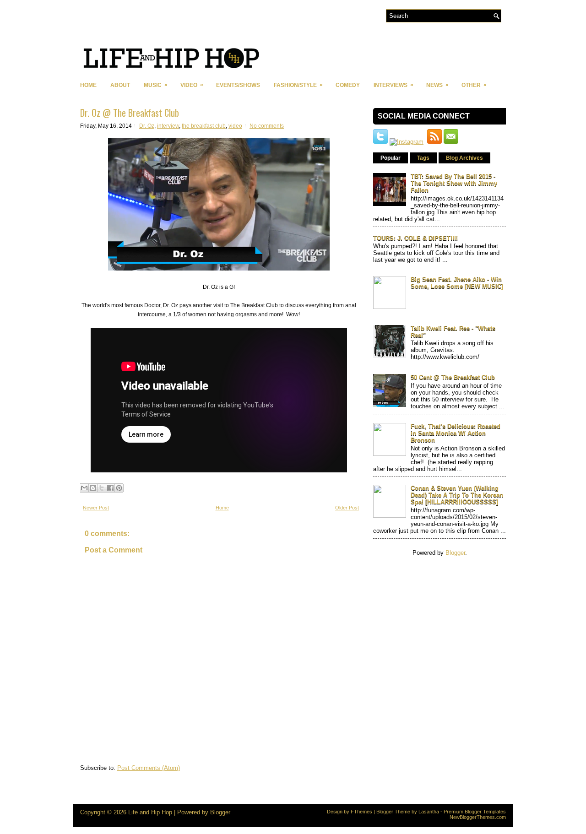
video (235, 126)
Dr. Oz (146, 126)
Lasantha (428, 811)
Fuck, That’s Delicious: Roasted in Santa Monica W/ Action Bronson (455, 433)
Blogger (455, 552)
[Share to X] (101, 488)
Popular (390, 158)
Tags (423, 158)
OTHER (474, 84)
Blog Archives (464, 158)
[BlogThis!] (93, 488)
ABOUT (120, 85)
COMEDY (348, 85)
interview (168, 126)
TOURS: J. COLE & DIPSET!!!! (415, 238)
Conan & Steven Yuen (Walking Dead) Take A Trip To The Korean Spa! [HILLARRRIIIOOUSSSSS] (457, 495)
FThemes (361, 811)
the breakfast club (204, 126)
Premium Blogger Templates (475, 811)
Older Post (347, 507)
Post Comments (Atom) (148, 767)
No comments (267, 126)
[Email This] (84, 488)
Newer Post (96, 507)
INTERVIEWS (393, 84)
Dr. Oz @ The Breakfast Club (129, 112)
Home (88, 85)
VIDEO (191, 84)
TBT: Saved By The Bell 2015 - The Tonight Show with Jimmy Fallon (454, 183)
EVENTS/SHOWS (238, 85)
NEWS (437, 84)
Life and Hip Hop (151, 812)
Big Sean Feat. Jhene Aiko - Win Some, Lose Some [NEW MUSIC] (457, 283)
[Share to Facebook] (110, 488)
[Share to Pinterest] (119, 488)
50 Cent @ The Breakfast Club (453, 377)
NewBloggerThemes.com (478, 817)
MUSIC (156, 84)
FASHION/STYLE (298, 84)
